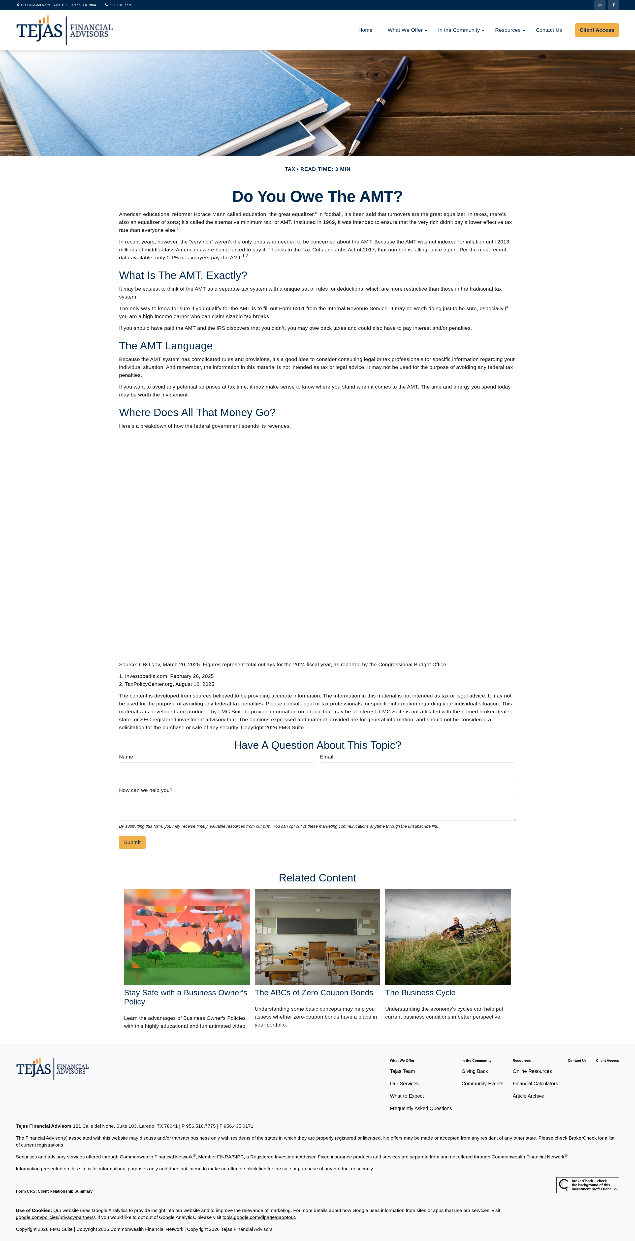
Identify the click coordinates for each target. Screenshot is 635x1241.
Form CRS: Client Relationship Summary (54, 1191)
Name (126, 757)
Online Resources (532, 1071)
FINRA (224, 1156)
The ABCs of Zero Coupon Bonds (314, 992)
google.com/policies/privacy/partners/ (55, 1217)
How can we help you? (146, 790)
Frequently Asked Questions (421, 1108)
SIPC (238, 1156)
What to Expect (407, 1096)
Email (326, 757)
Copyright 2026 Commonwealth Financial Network (129, 1229)
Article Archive (528, 1096)
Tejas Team (402, 1071)
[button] (365, 30)
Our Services (404, 1083)
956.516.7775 (121, 5)
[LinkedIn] (599, 5)
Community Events (482, 1083)
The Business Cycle (420, 992)
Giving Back (475, 1071)
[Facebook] (613, 5)
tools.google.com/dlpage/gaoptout (258, 1217)
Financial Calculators (535, 1083)
